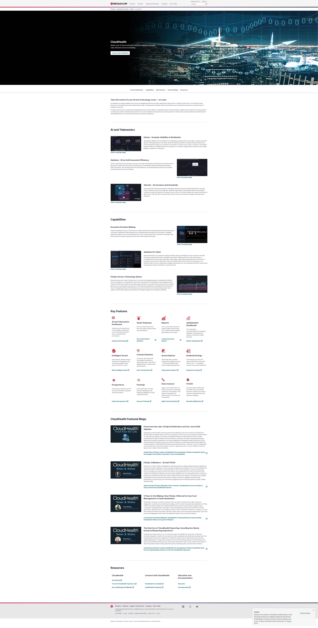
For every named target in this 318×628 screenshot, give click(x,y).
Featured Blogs (173, 90)
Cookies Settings (305, 613)
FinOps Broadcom (155, 621)
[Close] (313, 610)
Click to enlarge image (118, 152)
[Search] (206, 4)
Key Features (160, 90)
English (204, 1)
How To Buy (157, 606)
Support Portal (195, 1)
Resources (184, 90)
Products (118, 606)
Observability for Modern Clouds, (124, 621)
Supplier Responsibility (140, 613)
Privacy (125, 613)
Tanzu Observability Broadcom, (141, 621)
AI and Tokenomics (136, 90)
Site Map (130, 613)
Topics (158, 613)
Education (181, 584)
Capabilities (150, 90)
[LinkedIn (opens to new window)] (183, 606)
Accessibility (118, 613)
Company (148, 606)
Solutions (125, 606)
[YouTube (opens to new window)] (197, 606)
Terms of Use (151, 613)
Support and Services (137, 606)
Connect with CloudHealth (120, 53)
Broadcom (119, 4)
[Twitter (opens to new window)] (190, 606)
